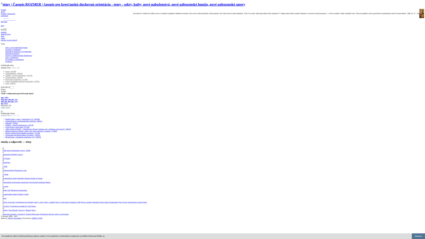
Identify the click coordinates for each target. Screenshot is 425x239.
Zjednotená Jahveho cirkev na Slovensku (54, 214)
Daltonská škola (8, 170)
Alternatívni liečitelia (10, 154)
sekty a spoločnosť (11, 58)
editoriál (4, 32)
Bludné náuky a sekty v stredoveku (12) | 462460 (22, 119)
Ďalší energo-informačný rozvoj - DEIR (16, 150)
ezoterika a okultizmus (13, 50)
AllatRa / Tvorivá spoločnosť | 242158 (18, 75)
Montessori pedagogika (19, 190)
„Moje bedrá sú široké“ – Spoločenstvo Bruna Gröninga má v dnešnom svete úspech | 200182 (38, 129)
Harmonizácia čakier (10, 178)
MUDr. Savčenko (9, 202)
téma (2, 36)
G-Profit (5, 174)
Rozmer (3, 14)
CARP (5, 166)
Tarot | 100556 (10, 83)
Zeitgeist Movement (33, 214)
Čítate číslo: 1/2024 (7, 109)
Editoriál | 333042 (11, 123)
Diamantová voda (20, 170)
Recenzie (4, 22)
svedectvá (8, 62)
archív (3, 12)
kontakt (3, 10)
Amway (20, 154)
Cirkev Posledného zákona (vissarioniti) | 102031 (22, 81)
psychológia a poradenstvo (14, 60)
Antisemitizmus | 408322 (14, 73)
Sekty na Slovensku (62, 202)
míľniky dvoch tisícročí (9, 40)
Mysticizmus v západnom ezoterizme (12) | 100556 (23, 137)
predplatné (4, 16)
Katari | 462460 (10, 71)
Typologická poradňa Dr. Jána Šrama (23, 206)
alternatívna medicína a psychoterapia (18, 52)
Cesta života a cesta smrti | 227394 (17, 127)
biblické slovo (6, 34)
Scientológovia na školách (24, 202)
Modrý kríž (6, 190)
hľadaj (3, 90)
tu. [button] (104, 236)
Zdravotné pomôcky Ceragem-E (14, 214)
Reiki (4, 198)
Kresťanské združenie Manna (40, 182)
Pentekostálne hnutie (10, 194)
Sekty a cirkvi (39, 202)
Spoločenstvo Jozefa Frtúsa (137, 202)
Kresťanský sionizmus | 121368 (16, 79)
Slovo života (123, 202)
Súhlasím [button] (418, 236)
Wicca (33, 210)
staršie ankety (5, 107)
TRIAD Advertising (15, 218)
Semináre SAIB (75, 202)
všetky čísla (16, 68)
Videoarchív (11, 14)
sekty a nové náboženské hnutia (16, 48)
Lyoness (5, 186)
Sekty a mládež (49, 202)
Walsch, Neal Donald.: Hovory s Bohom (17, 210)
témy (2, 26)
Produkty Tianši (22, 194)
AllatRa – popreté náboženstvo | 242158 (19, 125)
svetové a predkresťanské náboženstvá (18, 56)
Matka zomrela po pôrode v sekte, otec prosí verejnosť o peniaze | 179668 (31, 131)
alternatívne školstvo (12, 54)
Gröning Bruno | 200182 (14, 77)
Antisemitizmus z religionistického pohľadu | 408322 (23, 121)
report (3, 38)
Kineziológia (7, 182)
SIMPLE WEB (37, 218)
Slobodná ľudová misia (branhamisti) (105, 202)
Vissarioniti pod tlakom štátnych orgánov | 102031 (22, 135)
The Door (6, 206)
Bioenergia (6, 162)
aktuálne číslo (5, 68)
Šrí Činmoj (6, 158)
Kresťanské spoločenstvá (20, 182)
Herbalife (20, 178)
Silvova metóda (86, 202)
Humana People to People (33, 178)
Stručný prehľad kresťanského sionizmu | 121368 (22, 133)
